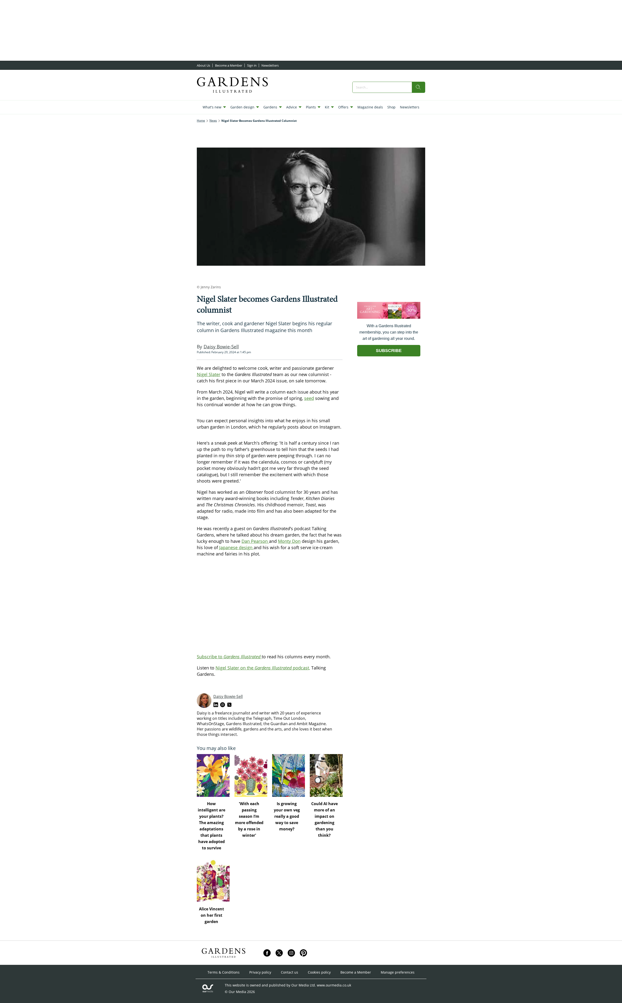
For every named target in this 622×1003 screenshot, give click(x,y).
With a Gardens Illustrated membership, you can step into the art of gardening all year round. (388, 332)
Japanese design (236, 547)
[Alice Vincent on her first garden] (213, 881)
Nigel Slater (208, 374)
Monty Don (289, 541)
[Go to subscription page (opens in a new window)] (388, 317)
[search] (418, 87)
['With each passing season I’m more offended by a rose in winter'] (250, 775)
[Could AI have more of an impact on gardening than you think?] (326, 775)
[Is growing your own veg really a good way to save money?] (288, 775)
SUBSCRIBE (389, 350)
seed (309, 398)
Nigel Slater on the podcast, (263, 668)
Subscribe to (229, 657)
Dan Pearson (255, 541)
